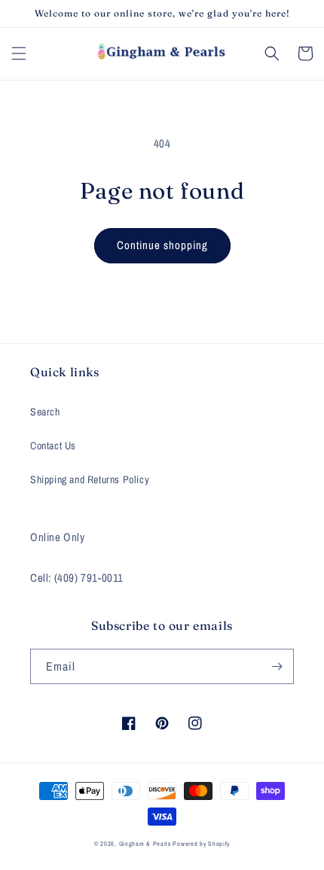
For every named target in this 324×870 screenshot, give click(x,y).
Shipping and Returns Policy (89, 479)
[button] (18, 53)
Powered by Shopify (201, 843)
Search (45, 411)
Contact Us (53, 445)
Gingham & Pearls (145, 843)
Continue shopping (162, 245)
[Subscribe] (276, 666)
